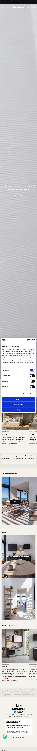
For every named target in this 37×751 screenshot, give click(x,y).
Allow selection (18, 404)
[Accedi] (32, 6)
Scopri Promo (18, 195)
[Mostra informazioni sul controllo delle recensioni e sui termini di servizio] (31, 714)
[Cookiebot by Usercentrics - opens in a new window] (27, 340)
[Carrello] (35, 7)
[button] (3, 7)
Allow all (18, 399)
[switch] (32, 375)
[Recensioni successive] (34, 727)
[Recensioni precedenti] (3, 727)
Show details (27, 394)
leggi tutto (21, 727)
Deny (18, 409)
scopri (15, 501)
